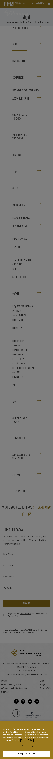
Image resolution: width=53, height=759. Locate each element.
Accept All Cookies (26, 754)
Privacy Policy (27, 740)
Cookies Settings (26, 746)
